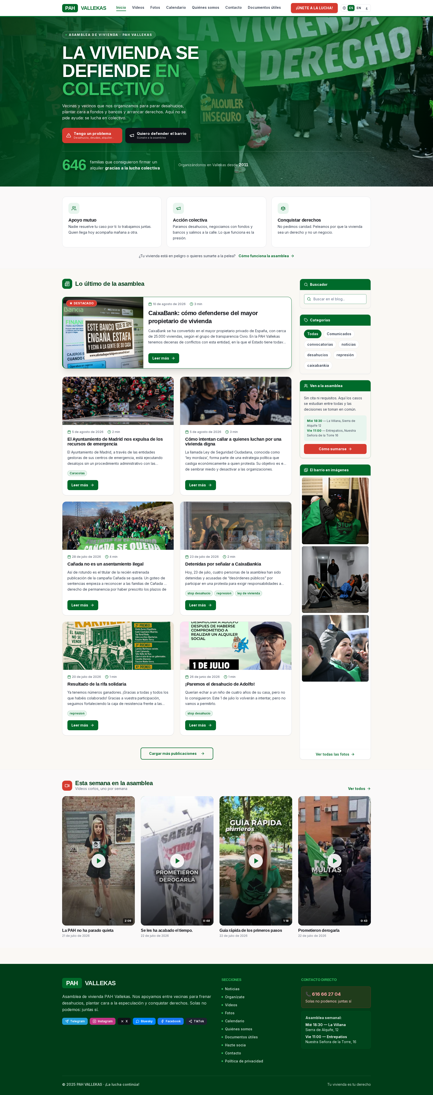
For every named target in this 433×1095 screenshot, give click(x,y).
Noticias (232, 989)
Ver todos (356, 788)
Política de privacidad (244, 1061)
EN (359, 8)
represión (345, 355)
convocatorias (320, 344)
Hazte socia (235, 1045)
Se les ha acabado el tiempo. (167, 930)
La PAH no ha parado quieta (88, 930)
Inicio (121, 7)
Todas (312, 334)
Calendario (176, 7)
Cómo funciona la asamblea (264, 256)
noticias (349, 344)
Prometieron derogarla (318, 930)
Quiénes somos (205, 7)
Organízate (235, 997)
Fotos (155, 7)
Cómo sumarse (333, 449)
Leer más (160, 358)
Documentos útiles (264, 7)
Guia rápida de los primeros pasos (251, 930)
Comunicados (339, 334)
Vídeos (138, 7)
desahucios (317, 355)
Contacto (233, 7)
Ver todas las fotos (332, 754)
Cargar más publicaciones (173, 753)
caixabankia (318, 365)
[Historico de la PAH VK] (335, 511)
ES (351, 8)
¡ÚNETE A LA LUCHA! (314, 8)
